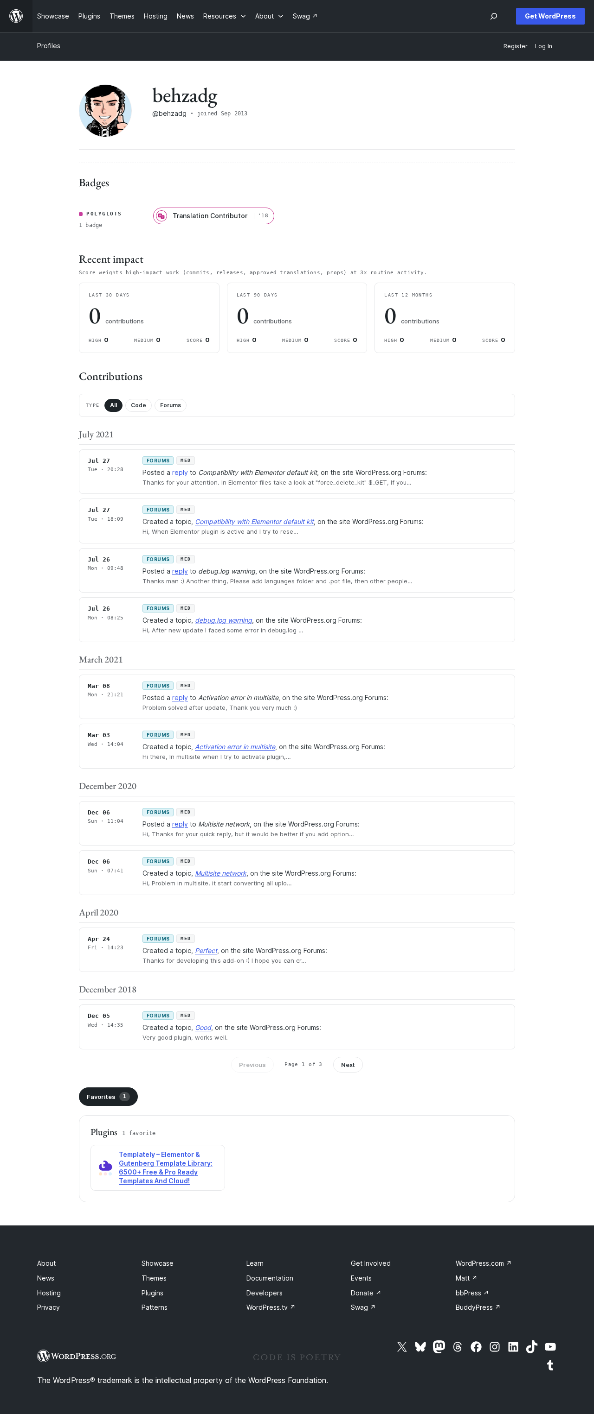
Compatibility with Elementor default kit (254, 521)
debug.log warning (223, 620)
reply (180, 472)
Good (203, 1027)
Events (361, 1278)
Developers (264, 1293)
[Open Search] (494, 16)
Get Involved (371, 1263)
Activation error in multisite (235, 747)
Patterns (155, 1307)
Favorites (106, 1096)
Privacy (48, 1307)
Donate (366, 1293)
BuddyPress (478, 1307)
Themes (154, 1278)
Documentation (269, 1278)
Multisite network (220, 873)
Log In (543, 46)
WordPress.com (484, 1263)
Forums (170, 405)
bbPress (472, 1293)
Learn (255, 1263)
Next (348, 1064)
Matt (467, 1278)
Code (138, 405)
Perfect (206, 950)
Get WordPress (550, 16)
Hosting (49, 1293)
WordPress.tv (271, 1307)
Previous (252, 1064)
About (46, 1263)
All (113, 405)
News (45, 1278)
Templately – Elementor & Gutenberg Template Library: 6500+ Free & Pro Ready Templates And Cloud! (166, 1167)
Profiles (48, 46)
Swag (363, 1307)
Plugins (152, 1293)
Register (516, 46)
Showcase (158, 1263)
